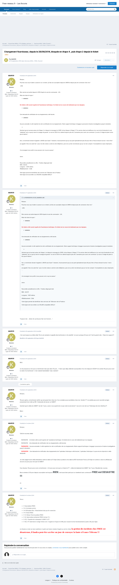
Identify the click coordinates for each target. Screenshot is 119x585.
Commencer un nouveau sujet (85, 67)
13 (12, 90)
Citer (25, 185)
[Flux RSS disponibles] (115, 569)
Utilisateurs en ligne (38, 13)
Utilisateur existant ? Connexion (95, 3)
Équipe (28, 13)
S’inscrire (112, 3)
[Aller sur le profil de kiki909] (6, 60)
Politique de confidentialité (59, 580)
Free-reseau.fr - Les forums (14, 3)
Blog (24, 9)
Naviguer (6, 9)
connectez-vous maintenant (60, 547)
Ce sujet (108, 9)
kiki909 (13, 59)
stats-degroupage (34, 9)
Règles (21, 13)
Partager (98, 60)
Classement (52, 9)
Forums (5, 13)
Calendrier (13, 13)
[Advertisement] (59, 28)
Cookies (71, 580)
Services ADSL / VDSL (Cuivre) (34, 61)
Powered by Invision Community (59, 582)
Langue (47, 580)
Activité (44, 9)
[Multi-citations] (21, 186)
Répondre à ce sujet (107, 67)
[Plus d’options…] (113, 76)
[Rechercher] (115, 9)
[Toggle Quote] (22, 197)
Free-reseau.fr (16, 9)
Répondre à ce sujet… (20, 554)
